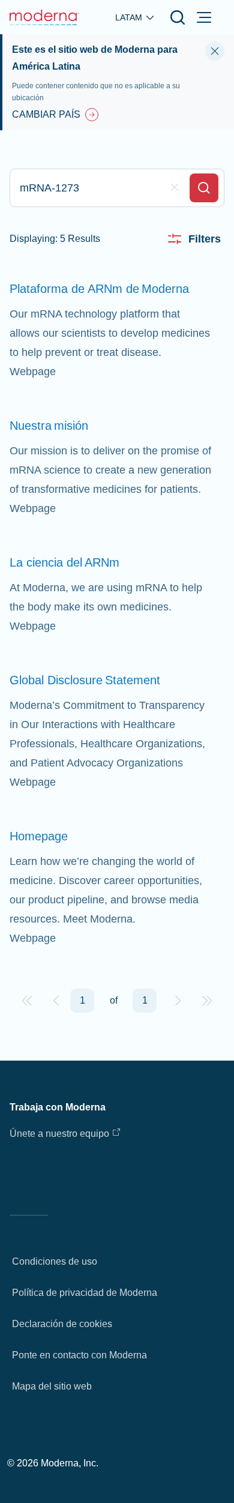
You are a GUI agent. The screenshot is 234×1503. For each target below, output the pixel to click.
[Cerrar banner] (214, 51)
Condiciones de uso (54, 1261)
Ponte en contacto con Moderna (79, 1355)
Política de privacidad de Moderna (84, 1293)
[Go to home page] (44, 17)
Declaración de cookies (62, 1324)
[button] (27, 1001)
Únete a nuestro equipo (59, 1133)
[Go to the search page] (178, 17)
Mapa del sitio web (52, 1386)
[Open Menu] (204, 17)
